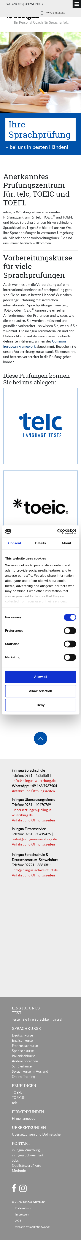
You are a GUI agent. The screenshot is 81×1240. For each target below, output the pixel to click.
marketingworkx (39, 1227)
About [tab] (66, 543)
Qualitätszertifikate (26, 1165)
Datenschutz (23, 1208)
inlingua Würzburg (26, 1150)
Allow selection (40, 691)
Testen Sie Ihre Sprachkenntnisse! (37, 1019)
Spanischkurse (23, 1050)
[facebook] (14, 1188)
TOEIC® (18, 1097)
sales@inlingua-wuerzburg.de (35, 839)
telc (14, 1102)
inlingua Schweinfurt (27, 1155)
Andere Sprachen (25, 1061)
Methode (19, 1170)
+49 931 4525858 (54, 12)
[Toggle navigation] (77, 4)
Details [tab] (40, 543)
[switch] (70, 630)
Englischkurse (22, 1040)
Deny (40, 705)
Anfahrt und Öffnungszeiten (33, 791)
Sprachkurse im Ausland (30, 1071)
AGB (18, 1221)
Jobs (15, 1160)
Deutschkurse (22, 1035)
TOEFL (17, 1092)
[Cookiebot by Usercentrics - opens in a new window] (57, 531)
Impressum (22, 1214)
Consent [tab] (14, 543)
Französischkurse (25, 1045)
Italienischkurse (23, 1055)
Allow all (40, 677)
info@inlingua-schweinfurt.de (35, 870)
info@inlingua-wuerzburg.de (34, 780)
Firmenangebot (23, 1118)
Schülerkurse (22, 1066)
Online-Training (23, 1076)
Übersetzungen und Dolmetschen (37, 1134)
